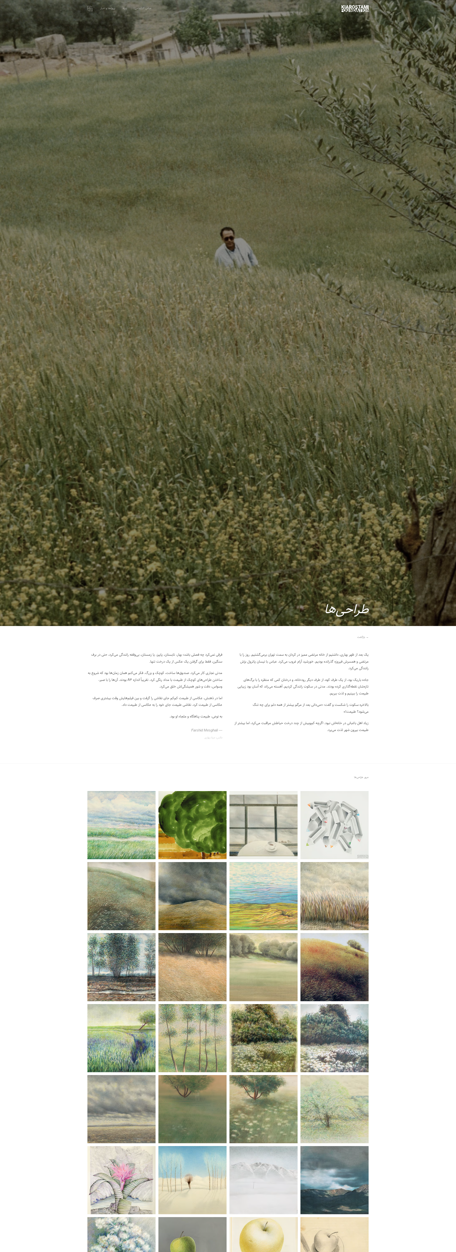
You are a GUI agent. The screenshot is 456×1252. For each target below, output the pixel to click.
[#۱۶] (121, 1038)
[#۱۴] (263, 1038)
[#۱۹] (192, 1109)
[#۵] (334, 896)
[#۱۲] (121, 967)
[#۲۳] (192, 1180)
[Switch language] (90, 8)
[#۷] (192, 896)
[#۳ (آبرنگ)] (192, 825)
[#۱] (334, 825)
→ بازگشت (363, 637)
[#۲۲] (263, 1180)
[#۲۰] (121, 1109)
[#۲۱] (334, 1180)
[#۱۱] (192, 967)
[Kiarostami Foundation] (355, 8)
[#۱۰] (263, 967)
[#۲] (263, 825)
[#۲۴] (121, 1180)
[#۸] (121, 896)
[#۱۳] (334, 1038)
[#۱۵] (192, 1038)
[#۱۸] (263, 1109)
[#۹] (334, 967)
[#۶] (263, 896)
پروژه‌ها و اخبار (107, 8)
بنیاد (125, 8)
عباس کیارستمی (143, 8)
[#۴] (121, 825)
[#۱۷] (334, 1109)
